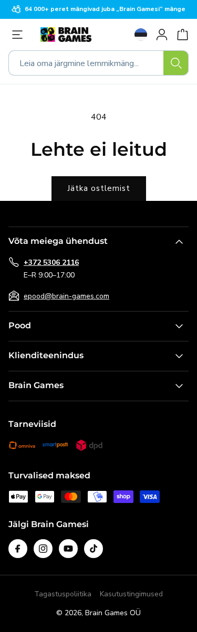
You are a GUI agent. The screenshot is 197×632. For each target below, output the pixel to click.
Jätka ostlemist (98, 188)
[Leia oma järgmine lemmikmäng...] (176, 63)
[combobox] (98, 63)
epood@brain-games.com (66, 296)
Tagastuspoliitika (62, 594)
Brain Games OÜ (113, 613)
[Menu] (20, 34)
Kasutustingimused (131, 594)
